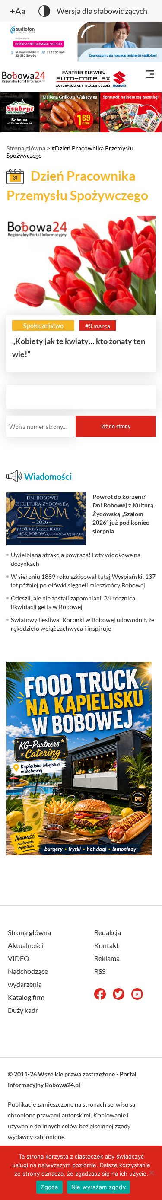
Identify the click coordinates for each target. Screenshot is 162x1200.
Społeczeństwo (43, 325)
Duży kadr (23, 1010)
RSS (99, 971)
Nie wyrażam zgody (98, 1187)
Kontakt (106, 945)
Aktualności (25, 945)
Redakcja (107, 932)
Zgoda (49, 1187)
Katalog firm (26, 997)
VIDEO (18, 958)
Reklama (107, 958)
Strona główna (25, 148)
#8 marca (97, 325)
